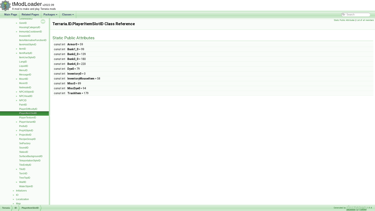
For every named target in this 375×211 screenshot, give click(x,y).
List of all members (365, 20)
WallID (22, 182)
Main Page (10, 14)
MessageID (25, 74)
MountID (23, 79)
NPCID (23, 100)
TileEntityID (25, 165)
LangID (23, 61)
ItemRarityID (25, 53)
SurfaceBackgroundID (31, 156)
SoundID (24, 147)
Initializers (21, 190)
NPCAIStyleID (26, 91)
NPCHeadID (25, 96)
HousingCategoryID (29, 27)
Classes (66, 14)
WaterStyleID (26, 186)
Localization (22, 199)
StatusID (23, 152)
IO (17, 195)
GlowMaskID (26, 18)
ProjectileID (25, 134)
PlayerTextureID (27, 117)
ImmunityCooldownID (30, 31)
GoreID (23, 23)
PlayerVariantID (27, 122)
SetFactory (24, 143)
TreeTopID (24, 177)
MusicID (23, 83)
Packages (49, 14)
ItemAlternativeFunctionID (32, 40)
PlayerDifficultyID (28, 109)
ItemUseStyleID (27, 57)
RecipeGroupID (27, 139)
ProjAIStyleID (26, 130)
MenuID (23, 70)
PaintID (23, 104)
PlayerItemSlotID (28, 113)
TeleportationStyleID (30, 160)
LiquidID (23, 66)
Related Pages (30, 14)
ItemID (22, 48)
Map (18, 203)
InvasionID (24, 36)
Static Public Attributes (344, 20)
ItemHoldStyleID (27, 44)
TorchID (23, 173)
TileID (22, 169)
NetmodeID (25, 87)
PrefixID (23, 126)
